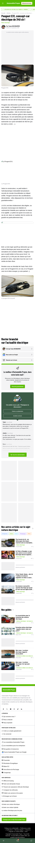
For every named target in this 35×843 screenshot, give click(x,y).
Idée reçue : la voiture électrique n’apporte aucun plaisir (22, 652)
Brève (29, 533)
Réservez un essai (26, 3)
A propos (5, 713)
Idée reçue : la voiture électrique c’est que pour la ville (23, 663)
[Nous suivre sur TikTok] (17, 709)
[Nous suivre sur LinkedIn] (21, 709)
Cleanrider (6, 760)
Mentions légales (19, 830)
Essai (16, 533)
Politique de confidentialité (12, 828)
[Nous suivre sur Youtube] (10, 709)
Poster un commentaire (17, 411)
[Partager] (31, 841)
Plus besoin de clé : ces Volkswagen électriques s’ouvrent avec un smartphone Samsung (24, 540)
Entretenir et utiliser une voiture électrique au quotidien (25, 656)
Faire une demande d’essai (11, 784)
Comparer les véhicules (10, 790)
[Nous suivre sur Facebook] (3, 709)
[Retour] (4, 841)
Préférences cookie (25, 828)
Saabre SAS (23, 835)
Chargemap (7, 772)
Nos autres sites (7, 757)
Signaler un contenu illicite (16, 831)
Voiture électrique (5, 22)
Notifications (9, 830)
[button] (17, 439)
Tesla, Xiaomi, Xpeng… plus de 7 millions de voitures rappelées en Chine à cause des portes (24, 575)
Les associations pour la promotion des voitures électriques (23, 617)
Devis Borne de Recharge (11, 769)
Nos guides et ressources (11, 749)
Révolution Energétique (10, 763)
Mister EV (6, 766)
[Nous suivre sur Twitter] (7, 709)
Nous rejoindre (7, 722)
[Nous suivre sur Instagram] (14, 709)
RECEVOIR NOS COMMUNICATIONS (12, 739)
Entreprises (5, 533)
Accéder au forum (17, 416)
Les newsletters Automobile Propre (13, 742)
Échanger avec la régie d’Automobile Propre (14, 819)
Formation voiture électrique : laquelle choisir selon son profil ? (24, 629)
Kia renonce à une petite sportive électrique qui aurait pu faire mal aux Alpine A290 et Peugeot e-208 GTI (25, 587)
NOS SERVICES (6, 777)
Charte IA (27, 830)
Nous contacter (7, 719)
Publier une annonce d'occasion (13, 793)
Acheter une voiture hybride (10, 807)
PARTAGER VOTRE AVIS (8, 727)
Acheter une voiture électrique (11, 804)
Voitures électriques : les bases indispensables (25, 621)
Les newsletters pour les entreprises (14, 745)
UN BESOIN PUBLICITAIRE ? (10, 815)
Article (11, 533)
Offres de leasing (8, 781)
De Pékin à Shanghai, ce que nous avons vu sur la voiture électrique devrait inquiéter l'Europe (24, 552)
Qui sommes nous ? (9, 716)
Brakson (22, 837)
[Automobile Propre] (13, 3)
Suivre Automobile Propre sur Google (15, 752)
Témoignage (23, 533)
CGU (26, 831)
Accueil (3, 13)
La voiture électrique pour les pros (12, 810)
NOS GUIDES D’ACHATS (8, 801)
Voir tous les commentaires (18, 454)
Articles (9, 13)
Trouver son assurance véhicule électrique (16, 787)
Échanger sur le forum (10, 796)
